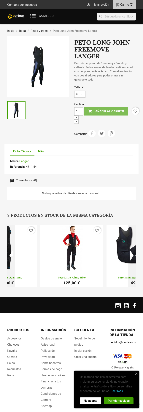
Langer (23, 161)
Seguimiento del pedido (85, 341)
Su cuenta (84, 330)
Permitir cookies (119, 401)
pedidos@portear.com (123, 342)
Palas (11, 363)
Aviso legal (48, 344)
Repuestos (14, 369)
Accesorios (14, 338)
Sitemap (46, 406)
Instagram (118, 308)
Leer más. (117, 391)
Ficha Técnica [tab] (22, 151)
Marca (14, 161)
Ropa (10, 375)
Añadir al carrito (106, 111)
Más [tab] (41, 151)
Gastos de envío (51, 338)
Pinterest (111, 133)
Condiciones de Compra (51, 397)
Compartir (92, 133)
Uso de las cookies (53, 375)
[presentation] (11, 256)
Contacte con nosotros (22, 5)
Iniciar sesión (83, 350)
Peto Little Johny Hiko (72, 277)
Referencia (17, 167)
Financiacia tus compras (51, 384)
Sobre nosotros (51, 363)
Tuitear (101, 133)
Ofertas (12, 357)
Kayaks (12, 350)
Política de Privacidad (48, 354)
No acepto (90, 401)
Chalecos (13, 344)
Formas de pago (51, 369)
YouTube (126, 308)
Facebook (134, 308)
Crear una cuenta (85, 357)
